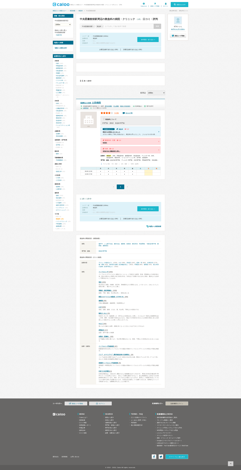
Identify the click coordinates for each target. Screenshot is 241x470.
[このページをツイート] (161, 456)
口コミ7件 (129, 113)
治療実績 (85, 108)
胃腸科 (58, 73)
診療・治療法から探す (112, 433)
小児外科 (59, 180)
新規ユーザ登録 (154, 6)
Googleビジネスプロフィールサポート (169, 440)
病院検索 (72, 10)
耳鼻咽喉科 (59, 160)
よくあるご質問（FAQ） (139, 420)
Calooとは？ (83, 417)
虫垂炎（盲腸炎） (104, 336)
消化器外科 (59, 110)
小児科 (58, 177)
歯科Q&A (82, 430)
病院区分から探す (111, 430)
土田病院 (90, 102)
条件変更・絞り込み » (148, 39)
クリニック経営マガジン (165, 435)
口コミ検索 (83, 422)
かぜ (100, 307)
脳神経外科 (59, 115)
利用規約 (134, 422)
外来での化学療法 (104, 371)
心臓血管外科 (60, 108)
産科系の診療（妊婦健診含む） (119, 264)
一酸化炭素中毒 (151, 243)
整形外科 (59, 118)
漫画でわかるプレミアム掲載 (166, 422)
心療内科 (59, 189)
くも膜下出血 (108, 243)
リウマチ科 (59, 80)
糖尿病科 (59, 78)
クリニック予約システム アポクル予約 (169, 427)
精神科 (58, 186)
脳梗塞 (123, 243)
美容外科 (59, 123)
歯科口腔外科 (60, 205)
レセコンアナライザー (164, 433)
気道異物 (142, 243)
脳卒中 (101, 243)
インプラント (60, 207)
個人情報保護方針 (137, 425)
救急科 (81, 10)
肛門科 (58, 145)
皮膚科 (58, 133)
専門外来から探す (111, 427)
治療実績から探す (111, 422)
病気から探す (109, 417)
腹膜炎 (129, 243)
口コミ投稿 (83, 433)
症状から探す (109, 420)
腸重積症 (105, 245)
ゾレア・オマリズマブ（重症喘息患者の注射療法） (114, 354)
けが (120, 262)
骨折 (100, 282)
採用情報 (64, 456)
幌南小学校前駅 (125, 106)
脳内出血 (116, 243)
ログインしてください (178, 29)
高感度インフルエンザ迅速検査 (108, 363)
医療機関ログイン (177, 403)
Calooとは (144, 6)
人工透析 (59, 92)
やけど (101, 323)
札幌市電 (59, 35)
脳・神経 (101, 264)
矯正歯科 (59, 198)
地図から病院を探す (61, 48)
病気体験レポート (85, 425)
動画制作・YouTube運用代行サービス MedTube (172, 445)
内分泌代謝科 (60, 75)
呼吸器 (137, 264)
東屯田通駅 (108, 106)
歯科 (57, 195)
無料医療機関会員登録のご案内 (167, 417)
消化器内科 (59, 70)
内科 (57, 63)
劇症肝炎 (135, 243)
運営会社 (55, 456)
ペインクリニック (61, 221)
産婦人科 (59, 171)
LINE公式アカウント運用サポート (168, 443)
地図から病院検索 (155, 226)
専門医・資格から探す (112, 425)
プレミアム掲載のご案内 (165, 420)
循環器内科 (59, 68)
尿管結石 (101, 330)
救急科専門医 (103, 251)
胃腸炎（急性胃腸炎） (105, 290)
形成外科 (59, 120)
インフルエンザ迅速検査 (106, 346)
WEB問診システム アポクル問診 (167, 430)
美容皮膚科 (59, 136)
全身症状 (150, 262)
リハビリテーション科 (63, 125)
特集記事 (82, 427)
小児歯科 (59, 202)
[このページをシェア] (154, 456)
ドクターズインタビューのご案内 (168, 425)
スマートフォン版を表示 (177, 457)
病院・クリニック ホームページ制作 (168, 438)
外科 (57, 103)
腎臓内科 (59, 90)
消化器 (129, 262)
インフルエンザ (103, 272)
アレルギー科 (60, 83)
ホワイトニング (61, 210)
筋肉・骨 (139, 262)
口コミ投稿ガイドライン (139, 417)
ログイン (165, 6)
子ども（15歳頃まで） (106, 262)
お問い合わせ (75, 456)
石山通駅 (116, 106)
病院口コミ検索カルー (60, 10)
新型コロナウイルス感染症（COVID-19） (111, 296)
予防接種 (59, 223)
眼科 (57, 153)
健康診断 (59, 226)
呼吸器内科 (59, 66)
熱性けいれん (103, 313)
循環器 (146, 264)
